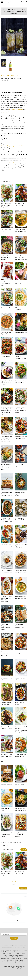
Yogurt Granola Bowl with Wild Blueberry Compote (6, 382)
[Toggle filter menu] (25, 895)
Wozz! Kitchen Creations (7, 75)
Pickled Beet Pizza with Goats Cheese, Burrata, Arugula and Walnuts (20, 409)
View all (24, 849)
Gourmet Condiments (14, 952)
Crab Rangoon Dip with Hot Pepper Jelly (6, 545)
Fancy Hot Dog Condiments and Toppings (19, 834)
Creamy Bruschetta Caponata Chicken (6, 333)
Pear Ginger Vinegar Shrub (16, 109)
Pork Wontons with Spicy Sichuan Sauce (20, 809)
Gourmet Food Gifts (16, 958)
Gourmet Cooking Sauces (18, 957)
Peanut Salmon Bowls (6, 308)
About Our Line (22, 962)
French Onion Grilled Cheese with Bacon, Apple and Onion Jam (6, 493)
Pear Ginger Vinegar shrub (10, 113)
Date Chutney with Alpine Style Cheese (20, 465)
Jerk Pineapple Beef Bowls (6, 230)
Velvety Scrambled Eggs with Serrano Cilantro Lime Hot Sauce (6, 466)
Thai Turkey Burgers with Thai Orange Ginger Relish (6, 205)
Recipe (16, 75)
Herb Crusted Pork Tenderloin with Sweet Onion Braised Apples (6, 519)
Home (2, 950)
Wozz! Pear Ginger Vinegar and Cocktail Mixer (13, 146)
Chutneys (11, 955)
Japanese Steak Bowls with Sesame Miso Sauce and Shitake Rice (21, 257)
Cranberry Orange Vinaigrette (19, 785)
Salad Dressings (19, 955)
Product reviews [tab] (6, 892)
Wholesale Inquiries (7, 962)
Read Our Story (17, 950)
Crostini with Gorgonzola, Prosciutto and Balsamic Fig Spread (7, 626)
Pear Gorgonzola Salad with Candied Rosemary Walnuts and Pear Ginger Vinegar (21, 729)
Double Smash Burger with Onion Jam (6, 679)
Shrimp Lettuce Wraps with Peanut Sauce (20, 381)
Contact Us (9, 950)
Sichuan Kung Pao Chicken (19, 703)
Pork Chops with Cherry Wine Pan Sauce (5, 283)
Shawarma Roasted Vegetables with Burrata (20, 493)
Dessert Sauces (5, 958)
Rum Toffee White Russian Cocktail (19, 519)
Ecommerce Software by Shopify (14, 968)
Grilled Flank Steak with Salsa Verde (6, 703)
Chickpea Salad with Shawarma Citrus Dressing (6, 257)
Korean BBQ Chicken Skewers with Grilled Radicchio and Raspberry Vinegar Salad (6, 758)
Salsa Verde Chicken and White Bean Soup (20, 597)
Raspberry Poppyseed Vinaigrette (20, 282)
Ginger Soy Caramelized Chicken (20, 357)
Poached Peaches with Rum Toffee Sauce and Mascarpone (6, 572)
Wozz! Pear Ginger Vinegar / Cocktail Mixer (12, 162)
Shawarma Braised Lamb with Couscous (6, 727)
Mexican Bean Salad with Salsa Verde (20, 679)
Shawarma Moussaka (6, 784)
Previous (3, 845)
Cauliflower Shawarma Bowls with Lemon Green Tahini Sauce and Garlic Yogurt (6, 439)
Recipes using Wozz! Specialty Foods (15, 959)
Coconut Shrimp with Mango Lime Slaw (20, 755)
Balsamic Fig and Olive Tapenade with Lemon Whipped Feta (21, 545)
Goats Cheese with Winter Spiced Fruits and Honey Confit (20, 625)
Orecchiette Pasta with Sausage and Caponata (20, 571)
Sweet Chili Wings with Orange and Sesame (21, 437)
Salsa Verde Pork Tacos (21, 332)
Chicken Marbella (5, 356)
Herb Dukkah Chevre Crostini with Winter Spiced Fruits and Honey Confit (6, 599)
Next (7, 845)
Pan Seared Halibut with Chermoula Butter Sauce (21, 231)
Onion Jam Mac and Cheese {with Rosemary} (6, 653)
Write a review (23, 888)
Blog (21, 960)
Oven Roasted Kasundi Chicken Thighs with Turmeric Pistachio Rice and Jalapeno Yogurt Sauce (7, 410)
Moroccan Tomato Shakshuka (19, 652)
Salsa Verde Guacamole (18, 308)
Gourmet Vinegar (5, 957)
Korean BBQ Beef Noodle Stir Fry (19, 204)
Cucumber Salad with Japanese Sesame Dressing (6, 834)
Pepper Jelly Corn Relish (5, 809)
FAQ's (15, 962)
